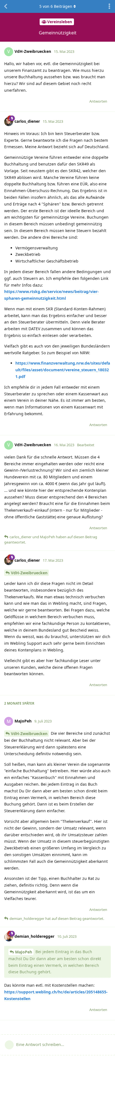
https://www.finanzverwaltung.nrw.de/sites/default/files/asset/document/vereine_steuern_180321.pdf (62, 369)
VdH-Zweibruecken (29, 572)
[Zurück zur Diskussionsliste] (5, 6)
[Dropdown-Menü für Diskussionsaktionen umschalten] (109, 6)
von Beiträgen (55, 6)
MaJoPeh (23, 952)
